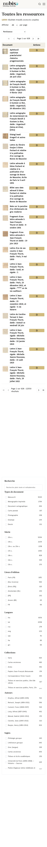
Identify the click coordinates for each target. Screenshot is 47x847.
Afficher (5, 25)
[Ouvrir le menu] (44, 4)
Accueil (36, 11)
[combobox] (23, 487)
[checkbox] (23, 497)
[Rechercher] (39, 4)
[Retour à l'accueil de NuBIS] (10, 4)
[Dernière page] (38, 38)
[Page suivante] (33, 38)
